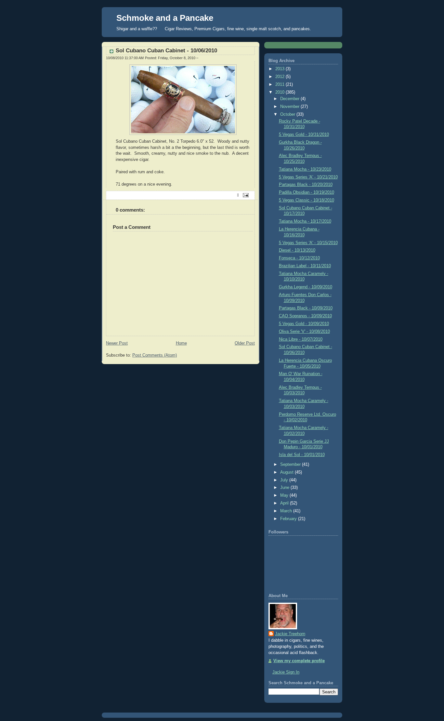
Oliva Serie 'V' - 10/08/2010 (304, 331)
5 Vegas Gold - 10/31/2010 (304, 134)
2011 (280, 84)
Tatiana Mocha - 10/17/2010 (305, 221)
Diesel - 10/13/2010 (297, 250)
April (285, 503)
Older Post (245, 343)
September (291, 464)
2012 (280, 76)
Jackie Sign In (285, 672)
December (290, 99)
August (287, 472)
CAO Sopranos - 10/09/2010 (305, 316)
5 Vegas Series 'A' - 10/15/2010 (308, 243)
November (290, 106)
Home (181, 343)
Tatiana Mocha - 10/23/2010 (305, 169)
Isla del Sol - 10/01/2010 (302, 454)
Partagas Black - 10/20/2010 (306, 184)
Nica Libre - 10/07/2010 (300, 339)
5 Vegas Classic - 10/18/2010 (306, 200)
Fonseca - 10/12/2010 (299, 258)
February (289, 519)
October (288, 114)
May (285, 495)
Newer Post (117, 343)
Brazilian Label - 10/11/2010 (305, 266)
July (284, 480)
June (285, 487)
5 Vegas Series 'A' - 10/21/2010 (308, 177)
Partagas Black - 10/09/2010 (306, 308)
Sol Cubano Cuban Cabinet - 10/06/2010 (166, 50)
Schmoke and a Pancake (164, 18)
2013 (280, 69)
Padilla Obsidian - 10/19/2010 (306, 192)
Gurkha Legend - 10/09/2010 (305, 287)
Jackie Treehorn (290, 634)
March (286, 511)
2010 (280, 92)
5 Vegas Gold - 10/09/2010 (304, 323)
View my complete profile (299, 661)
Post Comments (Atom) (154, 355)
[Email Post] (245, 195)
